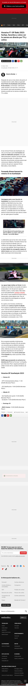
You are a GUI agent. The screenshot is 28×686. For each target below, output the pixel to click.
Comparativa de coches (6, 596)
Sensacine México (18, 670)
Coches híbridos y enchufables (6, 585)
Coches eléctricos (19, 582)
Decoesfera (4, 658)
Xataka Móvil (4, 627)
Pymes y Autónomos (18, 658)
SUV (3, 589)
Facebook (13, 61)
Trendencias (4, 656)
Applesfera (4, 630)
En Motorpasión (7, 229)
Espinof (16, 638)
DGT (4, 25)
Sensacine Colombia (18, 673)
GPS (23, 25)
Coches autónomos (19, 595)
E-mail (21, 61)
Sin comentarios (7, 61)
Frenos (8, 25)
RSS (24, 566)
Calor (14, 25)
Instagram (17, 566)
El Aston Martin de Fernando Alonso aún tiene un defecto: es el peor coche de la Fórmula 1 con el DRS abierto (13, 232)
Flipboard (18, 61)
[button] (11, 74)
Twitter (16, 61)
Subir (22, 617)
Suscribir (23, 552)
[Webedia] (6, 619)
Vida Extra (16, 627)
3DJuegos (16, 625)
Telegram (20, 566)
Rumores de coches (7, 592)
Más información (22, 684)
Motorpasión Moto (18, 648)
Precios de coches (19, 592)
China (18, 25)
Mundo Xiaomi (5, 634)
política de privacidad (20, 556)
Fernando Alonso (19, 412)
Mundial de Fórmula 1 (20, 600)
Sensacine (16, 636)
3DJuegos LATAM (18, 668)
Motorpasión (17, 646)
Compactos (17, 585)
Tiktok (6, 569)
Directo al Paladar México (7, 675)
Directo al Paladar (5, 646)
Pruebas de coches (19, 589)
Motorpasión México (18, 675)
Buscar (26, 611)
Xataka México (5, 668)
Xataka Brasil (5, 670)
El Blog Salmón (17, 656)
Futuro (3, 600)
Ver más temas (6, 605)
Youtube (14, 566)
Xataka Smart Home (6, 632)
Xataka (3, 625)
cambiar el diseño (19, 292)
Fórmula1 (10, 412)
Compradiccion (5, 660)
